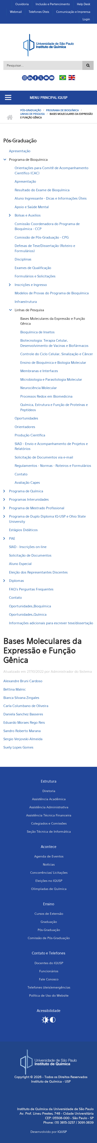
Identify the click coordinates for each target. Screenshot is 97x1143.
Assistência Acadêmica (49, 799)
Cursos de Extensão (49, 913)
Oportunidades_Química (27, 614)
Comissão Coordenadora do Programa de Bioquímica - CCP (47, 226)
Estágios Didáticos (23, 530)
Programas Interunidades (29, 499)
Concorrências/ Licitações (48, 872)
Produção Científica (30, 435)
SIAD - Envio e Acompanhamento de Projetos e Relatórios (51, 446)
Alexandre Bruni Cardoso (22, 681)
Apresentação (19, 151)
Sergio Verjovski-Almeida (22, 739)
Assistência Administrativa (48, 807)
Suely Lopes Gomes (18, 747)
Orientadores (25, 427)
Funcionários (48, 971)
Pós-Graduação (30, 110)
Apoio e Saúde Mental (32, 207)
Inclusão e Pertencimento (53, 4)
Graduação (49, 922)
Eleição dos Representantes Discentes (38, 572)
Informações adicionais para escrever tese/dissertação (51, 623)
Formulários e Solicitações (35, 276)
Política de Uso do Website (49, 995)
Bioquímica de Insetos (37, 332)
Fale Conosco (48, 979)
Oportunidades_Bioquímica (30, 606)
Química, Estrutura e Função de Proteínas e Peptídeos (54, 407)
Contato (21, 474)
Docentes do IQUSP (49, 963)
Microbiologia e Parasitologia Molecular (51, 379)
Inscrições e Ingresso (31, 285)
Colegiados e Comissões (49, 823)
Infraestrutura (26, 302)
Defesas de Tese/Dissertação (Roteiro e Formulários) (45, 248)
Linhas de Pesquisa (32, 113)
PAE (12, 538)
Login (86, 19)
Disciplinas (23, 259)
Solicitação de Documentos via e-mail (44, 457)
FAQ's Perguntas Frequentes (31, 589)
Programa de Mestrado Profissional (36, 508)
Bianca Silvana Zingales (21, 698)
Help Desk (83, 4)
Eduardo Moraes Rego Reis (24, 722)
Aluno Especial (20, 564)
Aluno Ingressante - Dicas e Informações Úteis (51, 198)
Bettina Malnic (14, 689)
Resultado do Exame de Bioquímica (42, 190)
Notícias (49, 864)
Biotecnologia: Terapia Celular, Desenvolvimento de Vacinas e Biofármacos (54, 343)
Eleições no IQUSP (48, 881)
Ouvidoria (22, 4)
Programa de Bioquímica (62, 110)
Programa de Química (26, 491)
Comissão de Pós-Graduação (49, 938)
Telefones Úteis (39, 12)
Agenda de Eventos (48, 856)
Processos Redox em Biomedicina (46, 396)
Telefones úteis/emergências (49, 987)
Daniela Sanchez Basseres (23, 714)
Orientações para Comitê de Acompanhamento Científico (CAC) (51, 170)
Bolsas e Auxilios (28, 215)
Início (9, 117)
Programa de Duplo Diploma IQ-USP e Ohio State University (47, 518)
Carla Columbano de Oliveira (25, 706)
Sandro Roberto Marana (22, 731)
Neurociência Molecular (38, 388)
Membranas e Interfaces (39, 371)
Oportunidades (26, 418)
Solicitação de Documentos (30, 555)
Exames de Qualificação (33, 268)
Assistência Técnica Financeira (48, 815)
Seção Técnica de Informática (49, 831)
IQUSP (62, 1132)
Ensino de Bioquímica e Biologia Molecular (53, 362)
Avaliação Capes (27, 482)
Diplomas (16, 580)
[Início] (48, 44)
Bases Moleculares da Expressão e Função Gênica (52, 321)
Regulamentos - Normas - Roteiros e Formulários (53, 465)
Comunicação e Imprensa (73, 12)
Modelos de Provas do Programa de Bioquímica (52, 293)
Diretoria (48, 791)
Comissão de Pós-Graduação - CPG (42, 237)
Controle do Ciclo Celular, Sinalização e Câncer (56, 354)
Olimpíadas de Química (49, 889)
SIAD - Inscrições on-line (27, 547)
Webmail (16, 12)
